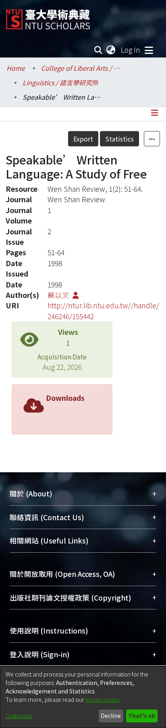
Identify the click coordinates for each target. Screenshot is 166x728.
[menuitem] (111, 50)
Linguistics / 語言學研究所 (60, 82)
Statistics (119, 139)
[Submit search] (98, 50)
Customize (19, 716)
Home (15, 68)
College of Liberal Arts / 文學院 (81, 68)
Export (83, 139)
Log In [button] (131, 50)
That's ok (141, 716)
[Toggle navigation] (148, 49)
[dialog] (83, 697)
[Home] (48, 16)
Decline (111, 716)
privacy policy (102, 699)
